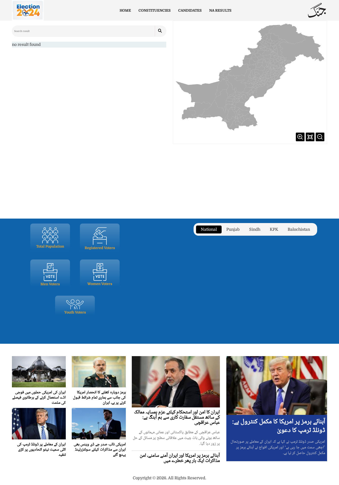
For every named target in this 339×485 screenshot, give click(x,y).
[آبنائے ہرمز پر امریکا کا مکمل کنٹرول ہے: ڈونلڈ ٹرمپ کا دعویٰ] (276, 385)
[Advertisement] (169, 178)
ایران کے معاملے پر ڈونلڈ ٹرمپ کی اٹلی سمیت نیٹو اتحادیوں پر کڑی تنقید (41, 449)
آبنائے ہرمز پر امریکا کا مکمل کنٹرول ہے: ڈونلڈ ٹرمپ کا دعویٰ (278, 426)
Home (125, 10)
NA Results (220, 10)
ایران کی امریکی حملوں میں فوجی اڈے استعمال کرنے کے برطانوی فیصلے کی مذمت (39, 397)
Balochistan (299, 229)
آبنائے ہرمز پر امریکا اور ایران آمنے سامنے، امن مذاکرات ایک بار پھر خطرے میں (180, 458)
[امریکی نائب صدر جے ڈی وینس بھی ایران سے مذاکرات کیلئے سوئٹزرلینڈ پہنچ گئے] (99, 423)
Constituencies (154, 10)
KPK (274, 229)
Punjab (233, 229)
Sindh (254, 229)
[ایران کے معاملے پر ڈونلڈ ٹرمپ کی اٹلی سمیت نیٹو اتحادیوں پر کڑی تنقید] (39, 423)
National (209, 229)
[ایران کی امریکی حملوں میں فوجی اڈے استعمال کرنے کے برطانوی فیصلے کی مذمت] (39, 372)
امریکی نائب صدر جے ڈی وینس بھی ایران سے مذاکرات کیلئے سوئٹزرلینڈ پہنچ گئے (100, 449)
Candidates (190, 10)
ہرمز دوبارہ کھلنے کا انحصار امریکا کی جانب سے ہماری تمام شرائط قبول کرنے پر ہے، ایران (99, 397)
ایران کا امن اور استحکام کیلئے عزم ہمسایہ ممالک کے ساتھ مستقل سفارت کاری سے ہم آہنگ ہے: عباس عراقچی (177, 417)
